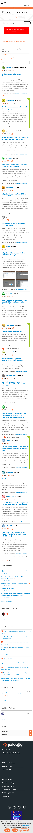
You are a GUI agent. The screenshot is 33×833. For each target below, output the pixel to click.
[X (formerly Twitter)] (9, 807)
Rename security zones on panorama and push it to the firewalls (12, 360)
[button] (7, 830)
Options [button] (26, 23)
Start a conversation (8, 58)
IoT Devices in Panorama (7, 588)
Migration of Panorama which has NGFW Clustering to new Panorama (15, 254)
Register (18, 2)
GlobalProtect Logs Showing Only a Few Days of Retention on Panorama (15, 503)
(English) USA (28, 5)
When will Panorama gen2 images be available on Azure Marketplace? (15, 138)
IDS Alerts (5, 479)
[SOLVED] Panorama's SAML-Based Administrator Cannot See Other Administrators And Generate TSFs (13, 693)
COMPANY (6, 750)
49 (22, 557)
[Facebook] (24, 807)
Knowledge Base (8, 793)
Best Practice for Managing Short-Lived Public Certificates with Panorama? (14, 302)
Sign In (23, 2)
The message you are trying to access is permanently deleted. (15, 30)
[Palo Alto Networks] (16, 745)
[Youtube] (14, 807)
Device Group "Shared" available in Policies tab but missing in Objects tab (15, 448)
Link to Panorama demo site (12, 331)
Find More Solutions (6, 601)
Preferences (24, 830)
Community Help (8, 786)
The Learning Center (9, 789)
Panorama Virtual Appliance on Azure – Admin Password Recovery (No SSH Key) (14, 534)
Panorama (4, 734)
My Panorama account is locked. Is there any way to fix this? (14, 108)
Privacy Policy (25, 825)
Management (5, 731)
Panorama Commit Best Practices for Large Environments (14, 165)
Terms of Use (6, 769)
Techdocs (5, 796)
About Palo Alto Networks (11, 753)
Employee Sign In (29, 2)
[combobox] (10, 17)
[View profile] (3, 67)
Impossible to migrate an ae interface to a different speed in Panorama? (14, 384)
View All (3, 619)
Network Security (8, 23)
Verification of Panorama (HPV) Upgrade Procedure (13, 224)
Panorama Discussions (21, 93)
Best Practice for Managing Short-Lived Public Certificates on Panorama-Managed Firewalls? (14, 415)
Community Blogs (8, 783)
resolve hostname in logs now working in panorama (14, 583)
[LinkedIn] (19, 807)
